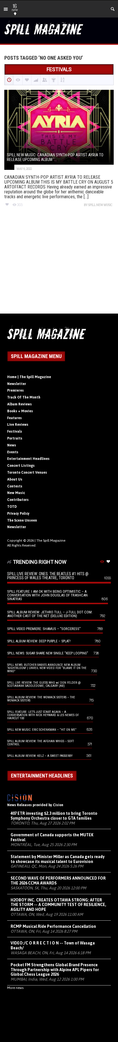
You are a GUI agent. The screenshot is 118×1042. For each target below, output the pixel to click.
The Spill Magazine (50, 541)
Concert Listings (21, 466)
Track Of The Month (23, 397)
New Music (16, 493)
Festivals (14, 431)
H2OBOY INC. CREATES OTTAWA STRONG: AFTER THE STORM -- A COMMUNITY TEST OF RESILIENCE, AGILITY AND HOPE (58, 905)
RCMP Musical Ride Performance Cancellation (53, 926)
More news (15, 988)
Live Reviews (17, 425)
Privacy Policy (18, 514)
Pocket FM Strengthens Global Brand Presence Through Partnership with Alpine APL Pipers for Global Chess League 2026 (55, 970)
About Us (14, 479)
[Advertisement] (59, 265)
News (11, 445)
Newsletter (16, 384)
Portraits (14, 438)
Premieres (15, 390)
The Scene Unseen (22, 520)
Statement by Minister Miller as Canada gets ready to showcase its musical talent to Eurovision (58, 859)
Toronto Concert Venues (27, 473)
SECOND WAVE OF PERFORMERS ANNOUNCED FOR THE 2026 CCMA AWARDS (58, 880)
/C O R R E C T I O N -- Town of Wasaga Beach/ (53, 945)
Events (12, 452)
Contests (14, 486)
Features (14, 418)
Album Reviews (19, 404)
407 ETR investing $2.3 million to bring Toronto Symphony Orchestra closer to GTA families (54, 816)
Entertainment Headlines (28, 459)
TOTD (12, 507)
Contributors (18, 500)
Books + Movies (20, 411)
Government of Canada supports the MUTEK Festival (52, 837)
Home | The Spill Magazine (29, 377)
